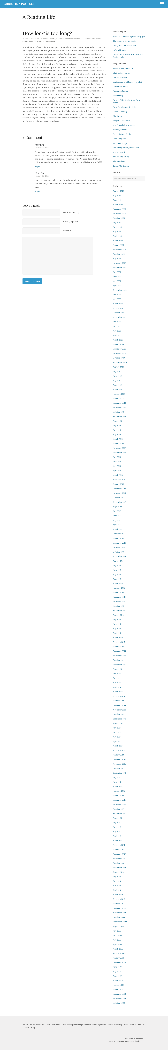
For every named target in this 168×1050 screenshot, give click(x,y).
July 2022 (117, 295)
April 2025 (117, 236)
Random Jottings (120, 143)
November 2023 (119, 263)
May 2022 (117, 299)
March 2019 (118, 439)
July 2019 (117, 425)
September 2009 (120, 922)
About (125, 1024)
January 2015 (118, 647)
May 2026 (117, 195)
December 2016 (119, 543)
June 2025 (117, 227)
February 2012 (119, 791)
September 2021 (119, 317)
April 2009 (117, 944)
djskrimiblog (118, 95)
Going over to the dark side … (125, 45)
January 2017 (118, 538)
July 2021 (117, 322)
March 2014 (118, 692)
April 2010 (117, 890)
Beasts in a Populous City (123, 68)
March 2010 (118, 895)
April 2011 (117, 836)
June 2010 (117, 881)
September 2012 (119, 773)
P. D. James (85, 39)
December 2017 (119, 489)
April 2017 (117, 525)
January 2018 (118, 484)
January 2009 (118, 958)
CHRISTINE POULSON (19, 4)
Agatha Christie (49, 39)
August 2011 (118, 818)
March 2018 (118, 475)
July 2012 (117, 777)
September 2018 (119, 453)
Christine (40, 173)
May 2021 (117, 331)
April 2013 (117, 741)
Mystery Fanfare (120, 130)
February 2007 (119, 985)
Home (25, 1024)
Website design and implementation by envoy (126, 1041)
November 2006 (119, 998)
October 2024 (119, 254)
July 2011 (116, 822)
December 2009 (119, 908)
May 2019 (117, 434)
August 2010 (118, 872)
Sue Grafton (39, 41)
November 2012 (119, 764)
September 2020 (120, 362)
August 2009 (118, 926)
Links (26, 1028)
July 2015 (117, 620)
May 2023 (117, 281)
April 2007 (117, 976)
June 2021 (117, 326)
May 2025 (117, 232)
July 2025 (117, 222)
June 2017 (117, 516)
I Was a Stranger (120, 50)
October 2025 (119, 218)
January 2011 (118, 850)
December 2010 (119, 854)
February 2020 (119, 394)
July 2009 (117, 931)
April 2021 (117, 335)
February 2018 (119, 480)
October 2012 (118, 768)
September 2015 (119, 610)
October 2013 (118, 714)
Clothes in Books (120, 77)
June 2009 (117, 935)
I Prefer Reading (120, 112)
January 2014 (118, 701)
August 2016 (118, 561)
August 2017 (118, 507)
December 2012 (119, 759)
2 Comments (50, 41)
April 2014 (117, 687)
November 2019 (119, 407)
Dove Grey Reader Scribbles (124, 107)
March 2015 (118, 638)
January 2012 (118, 795)
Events (133, 1024)
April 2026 (117, 200)
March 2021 (118, 340)
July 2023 (117, 272)
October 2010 (118, 863)
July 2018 (117, 457)
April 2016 (117, 579)
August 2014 (118, 669)
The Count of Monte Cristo (124, 41)
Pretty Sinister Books (122, 134)
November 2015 (119, 601)
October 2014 (118, 660)
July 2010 (117, 877)
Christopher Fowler (121, 73)
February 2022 (119, 308)
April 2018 (117, 471)
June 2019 (117, 430)
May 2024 (117, 259)
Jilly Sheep (117, 116)
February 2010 (119, 899)
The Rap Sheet (119, 161)
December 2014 (119, 651)
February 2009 (119, 953)
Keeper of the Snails (121, 121)
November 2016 (119, 547)
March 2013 (117, 746)
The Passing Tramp (121, 157)
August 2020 (118, 367)
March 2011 (117, 841)
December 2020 (119, 349)
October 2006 (119, 1003)
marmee (39, 144)
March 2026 (118, 204)
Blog (33, 1028)
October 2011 (118, 809)
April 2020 (117, 385)
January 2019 (118, 443)
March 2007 (118, 980)
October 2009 (119, 917)
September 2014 (119, 665)
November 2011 (119, 804)
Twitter (141, 1024)
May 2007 (117, 971)
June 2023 (117, 277)
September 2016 (119, 556)
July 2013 (117, 728)
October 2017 (118, 498)
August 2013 (118, 723)
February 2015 (119, 642)
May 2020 (117, 380)
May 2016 (117, 574)
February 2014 (119, 696)
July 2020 (117, 371)
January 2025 (118, 245)
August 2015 (118, 615)
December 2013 (119, 705)
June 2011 (117, 827)
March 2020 (118, 389)
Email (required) (70, 221)
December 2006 (119, 994)
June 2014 (117, 678)
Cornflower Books (120, 86)
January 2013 (118, 755)
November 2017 (119, 493)
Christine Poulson (138, 1038)
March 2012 (118, 786)
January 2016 (118, 592)
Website (67, 230)
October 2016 (118, 552)
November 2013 (119, 710)
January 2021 (118, 344)
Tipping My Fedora (121, 166)
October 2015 (118, 606)
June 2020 (117, 376)
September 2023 (119, 268)
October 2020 (119, 358)
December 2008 (119, 962)
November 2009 (119, 913)
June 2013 (117, 732)
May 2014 (117, 683)
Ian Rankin (60, 39)
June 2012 (117, 782)
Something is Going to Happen (126, 148)
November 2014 (119, 656)
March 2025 (118, 241)
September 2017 (119, 502)
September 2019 (119, 416)
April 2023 (117, 286)
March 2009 (118, 949)
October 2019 (118, 412)
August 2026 (118, 191)
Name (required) (71, 212)
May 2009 (117, 940)
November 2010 (119, 859)
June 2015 (117, 624)
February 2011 (119, 845)
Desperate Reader (120, 91)
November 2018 (119, 448)
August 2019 (118, 421)
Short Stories (114, 1024)
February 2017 (119, 534)
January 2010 (118, 904)
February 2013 (119, 750)
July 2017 (117, 511)
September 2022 (120, 290)
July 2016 (117, 565)
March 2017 (118, 529)
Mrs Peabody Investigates (124, 125)
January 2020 (118, 398)
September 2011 (119, 813)
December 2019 (119, 403)
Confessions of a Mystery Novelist (127, 82)
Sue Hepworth (119, 152)
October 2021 (118, 313)
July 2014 (117, 674)
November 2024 (119, 250)
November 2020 (119, 353)
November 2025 (119, 213)
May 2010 (117, 886)
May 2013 (117, 737)
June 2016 (117, 570)
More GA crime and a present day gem (129, 36)
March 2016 (118, 583)
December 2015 (119, 597)
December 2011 (119, 800)
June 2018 (117, 462)
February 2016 (119, 588)
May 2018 (117, 466)
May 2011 (116, 832)
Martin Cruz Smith (72, 39)
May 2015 (117, 629)
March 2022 (118, 304)
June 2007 (117, 967)
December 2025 (119, 209)
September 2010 (119, 868)
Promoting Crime (120, 139)
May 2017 (117, 520)
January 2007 (118, 989)
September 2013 (119, 719)
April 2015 (117, 633)
